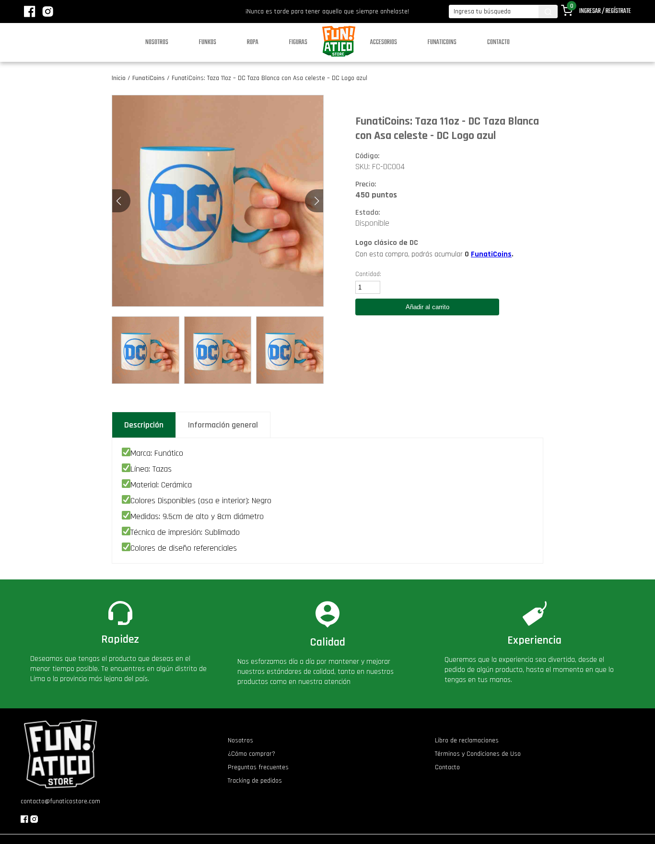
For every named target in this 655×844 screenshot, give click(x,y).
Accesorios (383, 42)
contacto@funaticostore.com (60, 801)
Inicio (119, 78)
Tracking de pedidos (255, 780)
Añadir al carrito (427, 307)
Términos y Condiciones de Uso (478, 754)
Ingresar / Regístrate (605, 11)
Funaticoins (442, 42)
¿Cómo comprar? (251, 754)
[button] (316, 200)
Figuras (298, 42)
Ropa (252, 42)
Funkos (207, 42)
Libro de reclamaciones (467, 740)
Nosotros (156, 42)
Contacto (498, 42)
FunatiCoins (148, 78)
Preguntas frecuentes (258, 767)
